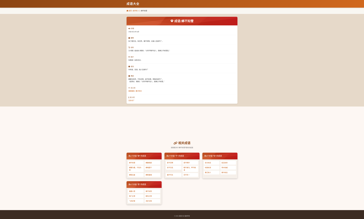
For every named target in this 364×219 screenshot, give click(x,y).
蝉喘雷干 (149, 167)
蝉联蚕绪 (149, 175)
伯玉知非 (225, 163)
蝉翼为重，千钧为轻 (135, 169)
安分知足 (208, 163)
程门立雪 (132, 196)
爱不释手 (187, 163)
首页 (130, 11)
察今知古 (225, 172)
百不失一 (187, 175)
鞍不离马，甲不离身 (190, 169)
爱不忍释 (170, 163)
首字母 (135, 11)
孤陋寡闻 (131, 91)
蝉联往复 (132, 175)
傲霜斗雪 (132, 191)
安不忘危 (170, 167)
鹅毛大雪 (149, 196)
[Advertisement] (182, 126)
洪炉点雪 (149, 201)
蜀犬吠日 (139, 91)
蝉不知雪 (132, 163)
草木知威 (225, 167)
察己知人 (208, 172)
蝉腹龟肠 (149, 163)
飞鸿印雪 (132, 201)
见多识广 (131, 100)
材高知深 (208, 167)
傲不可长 (170, 175)
